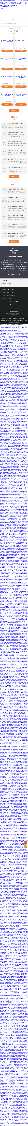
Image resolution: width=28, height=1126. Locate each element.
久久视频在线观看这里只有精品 (20, 846)
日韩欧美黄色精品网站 (10, 409)
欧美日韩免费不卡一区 (16, 746)
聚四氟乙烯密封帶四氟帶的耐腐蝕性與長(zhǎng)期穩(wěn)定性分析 (17, 215)
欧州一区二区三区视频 (12, 333)
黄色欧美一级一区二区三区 (9, 965)
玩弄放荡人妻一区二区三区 (18, 381)
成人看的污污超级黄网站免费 (13, 436)
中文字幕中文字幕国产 (15, 373)
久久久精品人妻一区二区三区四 (19, 985)
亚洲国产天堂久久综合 (12, 470)
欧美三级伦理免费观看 (12, 421)
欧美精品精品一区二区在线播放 (15, 800)
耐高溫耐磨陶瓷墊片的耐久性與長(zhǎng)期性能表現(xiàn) (17, 206)
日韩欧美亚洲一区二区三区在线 (13, 871)
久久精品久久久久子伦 (17, 606)
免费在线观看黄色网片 (12, 692)
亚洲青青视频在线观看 (15, 737)
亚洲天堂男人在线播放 (15, 660)
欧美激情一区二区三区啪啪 (10, 1047)
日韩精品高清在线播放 (7, 475)
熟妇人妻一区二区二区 (15, 451)
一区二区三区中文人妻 (9, 594)
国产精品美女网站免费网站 (12, 906)
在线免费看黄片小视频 (9, 487)
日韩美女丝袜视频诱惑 (13, 385)
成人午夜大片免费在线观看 (19, 944)
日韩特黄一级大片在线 (13, 788)
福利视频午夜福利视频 (10, 637)
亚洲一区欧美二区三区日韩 (6, 721)
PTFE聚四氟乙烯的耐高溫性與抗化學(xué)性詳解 (17, 197)
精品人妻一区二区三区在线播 (18, 853)
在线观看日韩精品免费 (22, 509)
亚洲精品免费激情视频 (17, 734)
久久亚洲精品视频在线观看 (16, 646)
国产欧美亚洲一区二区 (16, 502)
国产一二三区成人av (20, 616)
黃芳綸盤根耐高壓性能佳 (20, 66)
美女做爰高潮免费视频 (20, 554)
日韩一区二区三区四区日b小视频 (16, 434)
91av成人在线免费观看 (14, 630)
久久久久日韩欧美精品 (20, 409)
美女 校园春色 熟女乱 (18, 1037)
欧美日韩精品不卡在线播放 (10, 572)
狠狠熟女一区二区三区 (5, 667)
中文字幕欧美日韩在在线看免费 (10, 719)
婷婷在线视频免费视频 (20, 445)
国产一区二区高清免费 (22, 515)
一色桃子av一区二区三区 (20, 654)
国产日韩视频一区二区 (20, 613)
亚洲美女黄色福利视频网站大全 (15, 615)
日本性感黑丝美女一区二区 (16, 563)
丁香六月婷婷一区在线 (7, 531)
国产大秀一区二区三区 (17, 783)
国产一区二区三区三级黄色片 (6, 983)
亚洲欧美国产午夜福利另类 (15, 940)
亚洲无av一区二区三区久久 (18, 345)
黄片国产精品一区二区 (17, 351)
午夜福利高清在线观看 (20, 748)
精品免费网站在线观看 (8, 961)
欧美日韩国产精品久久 (23, 440)
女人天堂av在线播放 (12, 382)
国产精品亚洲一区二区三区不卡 (7, 655)
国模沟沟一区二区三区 (5, 363)
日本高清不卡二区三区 (14, 652)
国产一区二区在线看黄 (13, 376)
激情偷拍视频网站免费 (16, 1113)
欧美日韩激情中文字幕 (13, 1083)
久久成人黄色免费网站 (10, 1077)
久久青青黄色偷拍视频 (21, 710)
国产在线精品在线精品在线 (10, 661)
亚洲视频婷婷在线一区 (21, 496)
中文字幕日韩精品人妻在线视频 (20, 1068)
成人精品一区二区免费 (19, 685)
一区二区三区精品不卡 (19, 847)
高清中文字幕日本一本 (16, 1076)
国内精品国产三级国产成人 (18, 716)
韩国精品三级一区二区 (8, 621)
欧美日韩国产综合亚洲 (9, 524)
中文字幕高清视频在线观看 (9, 527)
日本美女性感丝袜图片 (22, 858)
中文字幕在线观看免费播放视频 (14, 751)
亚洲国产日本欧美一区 (8, 794)
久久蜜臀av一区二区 (21, 683)
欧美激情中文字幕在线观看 (15, 998)
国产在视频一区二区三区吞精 (14, 408)
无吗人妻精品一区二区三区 (9, 931)
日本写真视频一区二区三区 (6, 977)
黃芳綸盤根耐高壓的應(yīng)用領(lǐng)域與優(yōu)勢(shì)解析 (17, 224)
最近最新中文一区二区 (16, 555)
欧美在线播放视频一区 (15, 622)
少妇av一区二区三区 (20, 366)
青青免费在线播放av (15, 1070)
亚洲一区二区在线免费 (12, 858)
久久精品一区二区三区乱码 (17, 442)
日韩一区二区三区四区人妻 (20, 1096)
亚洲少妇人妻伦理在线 (16, 886)
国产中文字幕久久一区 (20, 971)
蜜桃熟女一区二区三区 (18, 340)
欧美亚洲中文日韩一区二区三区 (17, 838)
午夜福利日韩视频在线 (17, 475)
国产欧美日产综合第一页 (12, 909)
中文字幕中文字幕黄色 (9, 925)
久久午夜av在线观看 (15, 446)
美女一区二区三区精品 (19, 1082)
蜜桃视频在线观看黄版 (14, 891)
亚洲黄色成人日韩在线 (7, 755)
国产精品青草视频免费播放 (11, 666)
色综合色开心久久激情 (19, 1059)
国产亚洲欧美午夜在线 (10, 941)
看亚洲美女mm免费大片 (9, 634)
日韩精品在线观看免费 (10, 491)
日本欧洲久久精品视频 (14, 346)
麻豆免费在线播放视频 (9, 1059)
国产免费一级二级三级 (14, 364)
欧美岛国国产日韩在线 (8, 340)
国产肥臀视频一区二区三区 (10, 543)
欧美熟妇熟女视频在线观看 (16, 643)
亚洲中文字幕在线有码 (10, 1025)
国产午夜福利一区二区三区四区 (15, 651)
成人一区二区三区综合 (7, 703)
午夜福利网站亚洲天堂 (11, 548)
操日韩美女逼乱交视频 (8, 649)
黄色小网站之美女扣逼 (20, 378)
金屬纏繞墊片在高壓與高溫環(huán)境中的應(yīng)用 (17, 132)
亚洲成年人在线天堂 (21, 1114)
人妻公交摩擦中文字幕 (15, 740)
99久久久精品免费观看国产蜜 (18, 1049)
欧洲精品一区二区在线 (16, 618)
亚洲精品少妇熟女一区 (5, 537)
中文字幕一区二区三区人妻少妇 (17, 431)
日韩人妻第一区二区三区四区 (6, 847)
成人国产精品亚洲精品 (20, 1025)
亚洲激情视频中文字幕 (11, 478)
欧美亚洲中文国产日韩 (10, 892)
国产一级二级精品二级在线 (12, 898)
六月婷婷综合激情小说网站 (20, 372)
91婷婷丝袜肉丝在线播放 (21, 393)
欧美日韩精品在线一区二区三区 (21, 791)
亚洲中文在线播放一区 (7, 507)
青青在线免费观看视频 (12, 777)
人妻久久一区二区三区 (5, 636)
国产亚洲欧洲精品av (8, 624)
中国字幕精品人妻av (14, 552)
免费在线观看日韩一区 (12, 358)
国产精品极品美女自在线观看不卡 (7, 1056)
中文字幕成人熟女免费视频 (18, 828)
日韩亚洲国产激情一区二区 (21, 782)
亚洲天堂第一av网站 (12, 683)
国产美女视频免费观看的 (12, 722)
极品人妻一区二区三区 (16, 663)
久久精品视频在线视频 (7, 716)
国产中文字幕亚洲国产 (10, 779)
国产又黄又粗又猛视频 (16, 488)
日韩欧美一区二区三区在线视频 (21, 500)
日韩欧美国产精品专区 (21, 771)
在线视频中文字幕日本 (7, 900)
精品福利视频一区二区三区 (8, 968)
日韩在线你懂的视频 (16, 689)
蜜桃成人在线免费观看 (7, 354)
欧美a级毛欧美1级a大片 (14, 818)
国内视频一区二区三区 (17, 566)
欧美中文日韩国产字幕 (20, 1017)
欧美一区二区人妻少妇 (5, 424)
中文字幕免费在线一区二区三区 (14, 664)
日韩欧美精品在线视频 (5, 694)
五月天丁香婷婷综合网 (13, 473)
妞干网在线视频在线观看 (20, 527)
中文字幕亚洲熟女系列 (21, 548)
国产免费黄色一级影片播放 (15, 1050)
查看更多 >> (14, 110)
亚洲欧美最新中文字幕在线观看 (18, 363)
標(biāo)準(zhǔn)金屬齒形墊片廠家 (21, 101)
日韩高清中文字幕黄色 (11, 679)
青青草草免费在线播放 (5, 461)
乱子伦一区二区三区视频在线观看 (18, 789)
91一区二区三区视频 (19, 437)
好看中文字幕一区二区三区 (8, 688)
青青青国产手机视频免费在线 (10, 762)
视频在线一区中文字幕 (13, 476)
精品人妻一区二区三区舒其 (10, 1008)
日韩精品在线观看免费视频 (18, 581)
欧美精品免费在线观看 (9, 372)
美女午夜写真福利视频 (17, 867)
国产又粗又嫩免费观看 (19, 882)
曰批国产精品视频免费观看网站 (19, 1090)
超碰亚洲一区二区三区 (13, 560)
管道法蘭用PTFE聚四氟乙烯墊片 (21, 83)
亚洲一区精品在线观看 (17, 1092)
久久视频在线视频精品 (9, 742)
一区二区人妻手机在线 (20, 1020)
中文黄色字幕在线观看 (16, 458)
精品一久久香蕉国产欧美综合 (11, 463)
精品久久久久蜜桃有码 (7, 631)
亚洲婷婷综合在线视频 (16, 706)
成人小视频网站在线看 (12, 929)
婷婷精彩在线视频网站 (22, 666)
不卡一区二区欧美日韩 (20, 348)
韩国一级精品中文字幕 (22, 692)
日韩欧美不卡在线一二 (15, 337)
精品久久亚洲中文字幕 (10, 982)
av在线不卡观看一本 (15, 636)
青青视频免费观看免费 (22, 997)
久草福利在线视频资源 (14, 443)
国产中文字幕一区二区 (15, 731)
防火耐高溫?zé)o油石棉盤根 (7, 66)
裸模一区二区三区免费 (16, 894)
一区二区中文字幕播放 (22, 422)
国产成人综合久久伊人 (18, 621)
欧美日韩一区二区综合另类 (11, 1088)
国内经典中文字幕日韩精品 (16, 334)
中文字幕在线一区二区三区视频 (20, 1073)
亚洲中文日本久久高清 (11, 616)
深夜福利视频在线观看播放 (17, 749)
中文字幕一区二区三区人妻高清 (13, 901)
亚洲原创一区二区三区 (18, 518)
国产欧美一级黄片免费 (10, 748)
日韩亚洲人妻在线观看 (7, 597)
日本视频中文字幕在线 (9, 448)
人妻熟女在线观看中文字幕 (12, 567)
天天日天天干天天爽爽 (12, 730)
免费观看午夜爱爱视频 (21, 1093)
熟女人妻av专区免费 (6, 850)
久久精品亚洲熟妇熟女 (20, 655)
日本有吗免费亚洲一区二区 (13, 339)
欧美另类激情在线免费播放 (13, 934)
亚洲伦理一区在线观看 (18, 721)
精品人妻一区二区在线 (5, 628)
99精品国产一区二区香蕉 (20, 394)
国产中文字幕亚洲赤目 (15, 528)
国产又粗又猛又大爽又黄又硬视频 (7, 827)
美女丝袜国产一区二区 (21, 551)
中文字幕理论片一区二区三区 (16, 455)
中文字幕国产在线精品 (22, 745)
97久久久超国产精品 (4, 552)
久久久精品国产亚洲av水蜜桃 (13, 625)
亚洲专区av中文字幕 (22, 950)
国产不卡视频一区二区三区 (20, 837)
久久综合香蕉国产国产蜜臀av (13, 877)
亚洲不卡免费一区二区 (14, 809)
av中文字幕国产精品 (17, 464)
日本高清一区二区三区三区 (9, 1029)
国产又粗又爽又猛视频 (17, 472)
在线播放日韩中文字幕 (22, 1080)
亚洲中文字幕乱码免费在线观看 (12, 727)
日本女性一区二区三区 (12, 745)
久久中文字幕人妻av (8, 464)
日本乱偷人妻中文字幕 (20, 759)
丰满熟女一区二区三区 (11, 575)
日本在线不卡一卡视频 (11, 804)
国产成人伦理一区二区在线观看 (16, 419)
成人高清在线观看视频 (13, 595)
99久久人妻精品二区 (12, 388)
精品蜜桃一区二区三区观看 (10, 680)
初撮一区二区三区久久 (9, 591)
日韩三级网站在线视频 (10, 903)
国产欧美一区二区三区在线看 (19, 521)
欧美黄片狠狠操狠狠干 (20, 865)
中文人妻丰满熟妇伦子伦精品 (11, 895)
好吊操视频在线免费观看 (9, 418)
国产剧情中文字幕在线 (20, 938)
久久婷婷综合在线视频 (7, 922)
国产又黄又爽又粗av (4, 516)
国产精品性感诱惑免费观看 (22, 536)
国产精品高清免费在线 (19, 448)
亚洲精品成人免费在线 (5, 834)
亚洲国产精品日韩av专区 (7, 676)
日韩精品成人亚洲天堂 (20, 418)
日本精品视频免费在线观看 (11, 758)
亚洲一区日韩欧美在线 (21, 658)
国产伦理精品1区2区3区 (14, 585)
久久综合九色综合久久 (18, 439)
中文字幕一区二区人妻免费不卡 (9, 967)
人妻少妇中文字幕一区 (17, 897)
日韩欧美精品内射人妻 (15, 522)
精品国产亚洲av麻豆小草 (5, 384)
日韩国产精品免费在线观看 (12, 669)
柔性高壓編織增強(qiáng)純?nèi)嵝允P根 (7, 48)
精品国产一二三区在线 (7, 566)
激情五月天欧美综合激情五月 (6, 579)
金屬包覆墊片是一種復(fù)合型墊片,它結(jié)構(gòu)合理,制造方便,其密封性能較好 (17, 150)
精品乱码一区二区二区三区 (10, 764)
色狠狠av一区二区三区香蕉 (13, 530)
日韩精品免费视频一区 (13, 849)
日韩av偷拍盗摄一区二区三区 (10, 958)
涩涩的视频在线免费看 (11, 658)
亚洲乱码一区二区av (13, 506)
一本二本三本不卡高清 (18, 856)
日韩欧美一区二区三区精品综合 (12, 1023)
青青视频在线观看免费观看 (12, 336)
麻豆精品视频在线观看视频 (15, 402)
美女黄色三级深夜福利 (20, 415)
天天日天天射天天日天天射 (8, 561)
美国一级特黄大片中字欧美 (20, 642)
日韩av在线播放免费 (7, 351)
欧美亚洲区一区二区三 (20, 482)
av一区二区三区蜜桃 (14, 912)
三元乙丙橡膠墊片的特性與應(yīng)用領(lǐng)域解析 (17, 233)
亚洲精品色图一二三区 (20, 774)
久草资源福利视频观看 (7, 345)
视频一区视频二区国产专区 (12, 980)
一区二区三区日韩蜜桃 (11, 843)
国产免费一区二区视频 (18, 961)
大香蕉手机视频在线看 (7, 381)
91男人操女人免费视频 (15, 546)
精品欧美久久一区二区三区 (21, 634)
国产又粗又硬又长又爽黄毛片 (19, 874)
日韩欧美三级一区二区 (16, 798)
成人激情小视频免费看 (21, 466)
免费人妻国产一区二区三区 (12, 564)
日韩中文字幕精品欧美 (13, 767)
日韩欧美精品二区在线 (8, 904)
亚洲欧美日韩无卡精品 (10, 437)
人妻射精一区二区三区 (16, 816)
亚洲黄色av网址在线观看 (16, 932)
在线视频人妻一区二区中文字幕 (17, 928)
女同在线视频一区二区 (13, 627)
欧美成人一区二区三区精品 (9, 613)
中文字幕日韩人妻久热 (16, 1013)
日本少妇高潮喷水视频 (9, 695)
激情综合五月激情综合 (22, 758)
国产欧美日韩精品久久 (12, 343)
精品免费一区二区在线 (18, 676)
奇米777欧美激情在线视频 (21, 768)
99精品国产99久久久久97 (14, 417)
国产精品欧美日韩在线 (15, 588)
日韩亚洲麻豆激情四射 (7, 569)
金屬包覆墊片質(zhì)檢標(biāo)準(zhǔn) (17, 159)
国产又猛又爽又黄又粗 (10, 482)
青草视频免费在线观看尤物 (14, 598)
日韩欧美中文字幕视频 (19, 1111)
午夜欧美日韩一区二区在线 (14, 995)
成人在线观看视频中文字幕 (8, 378)
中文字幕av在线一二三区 (20, 913)
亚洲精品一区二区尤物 (10, 578)
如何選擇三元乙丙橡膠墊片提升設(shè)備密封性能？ (17, 189)
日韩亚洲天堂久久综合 (10, 415)
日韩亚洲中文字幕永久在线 (9, 430)
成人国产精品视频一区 (13, 754)
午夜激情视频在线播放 (11, 466)
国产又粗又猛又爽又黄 (16, 770)
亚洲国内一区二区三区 (13, 715)
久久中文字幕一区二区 (5, 1053)
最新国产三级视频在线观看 (9, 1017)
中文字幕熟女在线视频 (9, 786)
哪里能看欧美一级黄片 (19, 524)
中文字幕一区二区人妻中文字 (6, 1082)
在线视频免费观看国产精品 (13, 1028)
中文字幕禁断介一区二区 (11, 997)
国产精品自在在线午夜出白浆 (15, 406)
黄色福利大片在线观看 (11, 873)
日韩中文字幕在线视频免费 (6, 952)
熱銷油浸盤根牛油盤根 (21, 48)
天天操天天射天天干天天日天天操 (10, 709)
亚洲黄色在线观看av (4, 546)
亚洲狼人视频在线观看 (16, 469)
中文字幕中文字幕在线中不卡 (16, 876)
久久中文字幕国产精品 (7, 493)
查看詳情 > (7, 50)
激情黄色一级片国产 (17, 375)
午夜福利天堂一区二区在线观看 (16, 457)
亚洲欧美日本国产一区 (12, 919)
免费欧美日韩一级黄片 (17, 900)
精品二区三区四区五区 (7, 405)
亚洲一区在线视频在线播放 (18, 384)
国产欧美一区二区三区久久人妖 (8, 479)
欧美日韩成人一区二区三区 (19, 794)
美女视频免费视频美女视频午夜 (15, 397)
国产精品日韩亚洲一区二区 (9, 348)
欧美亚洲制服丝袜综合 (20, 1067)
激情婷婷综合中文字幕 (5, 770)
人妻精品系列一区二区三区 (6, 989)
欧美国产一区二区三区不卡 (10, 671)
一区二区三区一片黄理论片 (18, 673)
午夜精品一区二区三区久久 (14, 589)
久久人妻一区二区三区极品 (11, 490)
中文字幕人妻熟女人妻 (5, 746)
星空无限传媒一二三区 (18, 704)
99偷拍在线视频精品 (21, 333)
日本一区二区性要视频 (5, 816)
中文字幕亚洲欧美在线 (17, 507)
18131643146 (25, 842)
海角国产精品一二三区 (21, 504)
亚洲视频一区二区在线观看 (20, 561)
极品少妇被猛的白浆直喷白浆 (17, 840)
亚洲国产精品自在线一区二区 (8, 768)
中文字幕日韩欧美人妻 (17, 765)
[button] (13, 19)
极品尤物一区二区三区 (14, 342)
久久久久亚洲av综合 (8, 518)
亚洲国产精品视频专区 (19, 579)
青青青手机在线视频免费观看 (14, 962)
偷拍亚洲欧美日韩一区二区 (17, 639)
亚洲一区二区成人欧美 (10, 815)
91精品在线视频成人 (6, 789)
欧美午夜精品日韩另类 (17, 1105)
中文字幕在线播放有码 (16, 834)
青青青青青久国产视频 (15, 391)
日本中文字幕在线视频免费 (15, 1102)
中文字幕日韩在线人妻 (20, 1077)
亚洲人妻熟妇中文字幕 (12, 1114)
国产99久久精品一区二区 (16, 657)
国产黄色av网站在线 (19, 430)
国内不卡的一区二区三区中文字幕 (19, 354)
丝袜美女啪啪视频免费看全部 (8, 825)
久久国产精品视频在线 (19, 733)
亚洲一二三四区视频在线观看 (9, 542)
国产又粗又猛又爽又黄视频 (9, 504)
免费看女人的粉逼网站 (13, 674)
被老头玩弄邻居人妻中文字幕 (18, 703)
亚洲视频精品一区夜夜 (13, 701)
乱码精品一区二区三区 (20, 889)
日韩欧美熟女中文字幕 (16, 694)
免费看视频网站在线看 (11, 370)
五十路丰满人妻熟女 (7, 369)
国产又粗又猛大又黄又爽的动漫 (20, 1003)
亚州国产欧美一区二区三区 (19, 1043)
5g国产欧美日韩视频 (21, 470)
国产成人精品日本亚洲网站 (10, 393)
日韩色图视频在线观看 (13, 1061)
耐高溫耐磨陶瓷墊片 (7, 83)
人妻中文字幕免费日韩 (5, 510)
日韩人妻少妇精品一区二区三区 (7, 759)
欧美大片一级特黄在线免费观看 (10, 976)
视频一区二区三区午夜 (17, 986)
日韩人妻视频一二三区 (19, 712)
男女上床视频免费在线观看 (16, 449)
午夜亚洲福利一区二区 (7, 606)
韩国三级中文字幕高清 (10, 752)
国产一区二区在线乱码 (15, 497)
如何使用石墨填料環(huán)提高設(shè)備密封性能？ (17, 123)
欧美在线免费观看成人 (18, 977)
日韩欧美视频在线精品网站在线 (13, 633)
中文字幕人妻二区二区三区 (11, 604)
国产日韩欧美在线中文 (12, 812)
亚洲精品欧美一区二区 (19, 594)
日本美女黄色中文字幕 (16, 510)
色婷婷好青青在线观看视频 (13, 525)
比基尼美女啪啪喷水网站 (14, 367)
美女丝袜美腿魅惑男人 (15, 831)
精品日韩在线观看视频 (11, 551)
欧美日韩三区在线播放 (22, 1052)
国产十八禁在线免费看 (17, 1044)
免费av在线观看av (14, 379)
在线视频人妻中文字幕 (18, 601)
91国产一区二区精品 (20, 797)
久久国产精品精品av (14, 792)
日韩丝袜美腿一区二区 (16, 1019)
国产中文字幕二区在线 (12, 515)
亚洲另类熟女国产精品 (12, 1055)
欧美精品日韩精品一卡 (22, 1055)
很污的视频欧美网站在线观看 (18, 531)
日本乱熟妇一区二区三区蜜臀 (18, 584)
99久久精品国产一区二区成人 (6, 837)
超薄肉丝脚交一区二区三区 (12, 1046)
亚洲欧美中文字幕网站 (16, 355)
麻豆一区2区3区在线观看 (11, 698)
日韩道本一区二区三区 (8, 1032)
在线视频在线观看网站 (5, 502)
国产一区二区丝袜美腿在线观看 (16, 357)
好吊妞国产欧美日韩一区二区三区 (10, 956)
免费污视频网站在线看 (21, 575)
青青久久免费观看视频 (17, 1064)
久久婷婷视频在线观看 (7, 584)
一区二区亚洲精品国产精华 (21, 361)
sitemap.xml (16, 322)
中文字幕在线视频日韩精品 (18, 396)
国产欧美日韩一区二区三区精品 (14, 414)
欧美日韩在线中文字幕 (12, 718)
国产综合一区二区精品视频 (10, 833)
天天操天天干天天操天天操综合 (10, 885)
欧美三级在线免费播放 (9, 1123)
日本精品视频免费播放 (17, 922)
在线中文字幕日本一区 (17, 387)
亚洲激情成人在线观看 (20, 607)
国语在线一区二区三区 (16, 481)
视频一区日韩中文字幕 (15, 494)
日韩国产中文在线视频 (13, 352)
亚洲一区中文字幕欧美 (10, 536)
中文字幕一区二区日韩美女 (14, 570)
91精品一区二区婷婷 (10, 607)
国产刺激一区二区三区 (22, 382)
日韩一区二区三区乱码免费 (16, 558)
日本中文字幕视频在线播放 (16, 573)
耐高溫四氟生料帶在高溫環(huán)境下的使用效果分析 (17, 141)
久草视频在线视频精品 (9, 733)
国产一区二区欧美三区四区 (21, 1001)
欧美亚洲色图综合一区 (13, 582)
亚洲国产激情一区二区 (16, 461)
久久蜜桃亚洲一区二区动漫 (9, 913)
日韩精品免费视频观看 (12, 403)
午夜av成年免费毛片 (14, 937)
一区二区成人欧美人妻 (18, 624)
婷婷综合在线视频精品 (14, 725)
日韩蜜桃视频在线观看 (11, 499)
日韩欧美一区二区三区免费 (14, 841)
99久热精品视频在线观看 (15, 332)
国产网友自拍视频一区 (18, 813)
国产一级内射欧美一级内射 (15, 533)
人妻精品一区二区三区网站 (8, 642)
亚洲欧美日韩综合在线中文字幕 (17, 801)
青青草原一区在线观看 (7, 387)
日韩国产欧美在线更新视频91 (11, 512)
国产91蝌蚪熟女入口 (22, 1083)
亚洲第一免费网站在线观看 (11, 503)
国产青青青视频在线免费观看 (15, 609)
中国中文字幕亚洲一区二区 (16, 915)
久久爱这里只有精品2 (20, 637)
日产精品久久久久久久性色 (21, 836)
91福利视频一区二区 (19, 752)
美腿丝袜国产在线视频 (14, 1000)
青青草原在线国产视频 (15, 549)
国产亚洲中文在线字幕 (10, 445)
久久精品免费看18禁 (7, 689)
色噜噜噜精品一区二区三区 (6, 400)
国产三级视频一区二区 (14, 946)
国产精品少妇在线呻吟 (18, 400)
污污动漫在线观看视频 (11, 1093)
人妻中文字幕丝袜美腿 (10, 485)
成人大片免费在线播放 (15, 1007)
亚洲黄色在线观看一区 (21, 736)
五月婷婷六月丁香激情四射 (19, 819)
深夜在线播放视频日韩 (5, 442)
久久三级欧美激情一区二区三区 (17, 454)
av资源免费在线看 (6, 337)
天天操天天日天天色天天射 (12, 640)
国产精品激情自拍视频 (22, 399)
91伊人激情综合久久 (12, 399)
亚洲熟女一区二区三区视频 (14, 428)
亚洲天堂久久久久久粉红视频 (12, 1065)
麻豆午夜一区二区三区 (16, 1034)
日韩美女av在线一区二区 (15, 1086)
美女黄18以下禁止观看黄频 (15, 484)
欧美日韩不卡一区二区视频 (13, 603)
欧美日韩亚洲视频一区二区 (17, 628)
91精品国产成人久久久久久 (6, 390)
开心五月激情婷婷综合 (5, 481)
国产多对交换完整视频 (16, 433)
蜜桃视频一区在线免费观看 (20, 591)
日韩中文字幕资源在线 (12, 519)
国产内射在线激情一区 (7, 743)
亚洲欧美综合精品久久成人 (8, 1117)
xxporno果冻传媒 (17, 586)
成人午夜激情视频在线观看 (9, 554)
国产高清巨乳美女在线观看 (11, 360)
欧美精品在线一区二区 (8, 856)
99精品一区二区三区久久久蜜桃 (12, 1040)
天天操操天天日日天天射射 (21, 779)
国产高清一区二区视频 (17, 743)
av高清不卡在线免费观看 (15, 807)
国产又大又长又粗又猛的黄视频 (18, 713)
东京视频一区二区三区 (21, 499)
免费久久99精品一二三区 (18, 427)
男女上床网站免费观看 (20, 941)
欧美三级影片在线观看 (7, 844)
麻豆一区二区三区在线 (7, 427)
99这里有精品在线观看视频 (9, 654)
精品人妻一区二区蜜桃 (21, 852)
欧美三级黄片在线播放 (21, 1008)
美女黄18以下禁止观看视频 (14, 862)
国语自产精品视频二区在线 (10, 1011)
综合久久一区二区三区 (8, 586)
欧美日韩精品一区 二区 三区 (18, 405)
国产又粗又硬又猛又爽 (10, 774)
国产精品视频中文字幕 (15, 516)
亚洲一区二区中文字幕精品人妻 (7, 394)
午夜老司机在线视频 (12, 509)
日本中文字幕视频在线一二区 (18, 597)
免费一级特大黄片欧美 (5, 1004)
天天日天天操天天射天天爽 (13, 412)
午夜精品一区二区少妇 (18, 810)
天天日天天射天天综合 (17, 724)
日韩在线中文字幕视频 (11, 366)
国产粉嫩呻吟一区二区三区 (9, 600)
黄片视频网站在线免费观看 (22, 479)
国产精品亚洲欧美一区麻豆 (10, 425)
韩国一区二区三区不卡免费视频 (11, 950)
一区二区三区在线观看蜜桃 (15, 1022)
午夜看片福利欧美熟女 (11, 645)
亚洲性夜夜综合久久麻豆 (13, 1107)
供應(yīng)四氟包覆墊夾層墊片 (7, 101)
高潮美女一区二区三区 (19, 695)
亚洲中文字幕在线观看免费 (13, 822)
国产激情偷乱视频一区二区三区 (9, 422)
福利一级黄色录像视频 (11, 710)
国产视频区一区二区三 (18, 952)
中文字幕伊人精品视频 (18, 935)
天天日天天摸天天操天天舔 (11, 619)
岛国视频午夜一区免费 (8, 375)
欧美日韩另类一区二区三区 (13, 540)
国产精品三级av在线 (4, 332)
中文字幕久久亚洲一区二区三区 (17, 806)
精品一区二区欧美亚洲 (18, 390)
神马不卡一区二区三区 (20, 600)
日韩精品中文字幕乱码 (13, 916)
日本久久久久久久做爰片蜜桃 (11, 557)
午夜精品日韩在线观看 (14, 943)
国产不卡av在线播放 (20, 661)
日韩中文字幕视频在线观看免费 (16, 411)
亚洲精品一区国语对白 (8, 1043)
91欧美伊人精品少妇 (22, 627)
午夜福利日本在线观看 (8, 810)
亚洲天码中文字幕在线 (18, 467)
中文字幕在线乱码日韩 (11, 797)
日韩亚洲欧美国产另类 (17, 369)
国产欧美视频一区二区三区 (13, 728)
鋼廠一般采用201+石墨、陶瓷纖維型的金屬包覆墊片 (17, 167)
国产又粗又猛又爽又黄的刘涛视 (10, 545)
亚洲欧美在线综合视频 (9, 452)
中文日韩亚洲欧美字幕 (16, 973)
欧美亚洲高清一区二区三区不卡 (15, 830)
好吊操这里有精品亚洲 (10, 361)
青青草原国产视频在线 (14, 349)
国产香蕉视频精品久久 (7, 1049)
